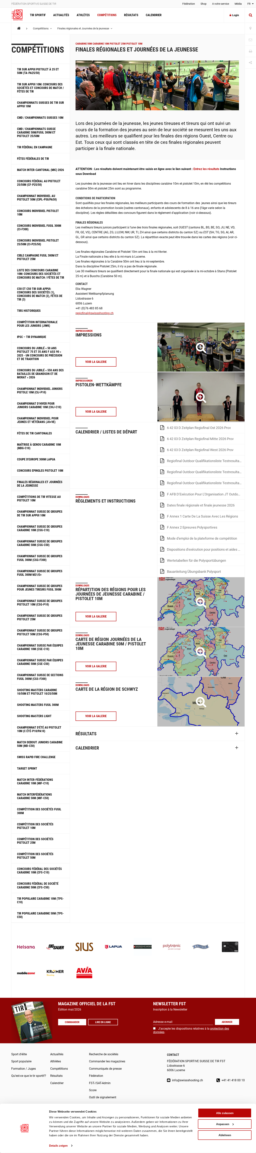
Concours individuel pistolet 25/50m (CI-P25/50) (38, 242)
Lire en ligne (103, 1022)
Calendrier (154, 15)
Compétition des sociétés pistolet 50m (35, 855)
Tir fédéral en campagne (34, 147)
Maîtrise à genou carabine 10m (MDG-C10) (39, 446)
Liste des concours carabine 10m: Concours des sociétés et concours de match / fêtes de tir (40, 273)
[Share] (250, 63)
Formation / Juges (23, 1068)
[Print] (250, 51)
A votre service (220, 3)
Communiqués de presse (105, 1068)
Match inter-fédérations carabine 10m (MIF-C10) (35, 781)
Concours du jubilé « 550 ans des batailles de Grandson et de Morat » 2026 (40, 373)
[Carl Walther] (201, 947)
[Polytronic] (171, 947)
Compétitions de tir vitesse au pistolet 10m (39, 498)
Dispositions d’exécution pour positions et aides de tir (206, 549)
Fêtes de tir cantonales (34, 433)
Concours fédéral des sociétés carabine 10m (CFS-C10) (39, 870)
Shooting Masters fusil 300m (38, 705)
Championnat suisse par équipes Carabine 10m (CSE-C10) (40, 647)
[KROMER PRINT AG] (55, 973)
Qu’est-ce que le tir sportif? (28, 1076)
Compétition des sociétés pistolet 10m (35, 826)
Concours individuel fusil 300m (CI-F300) (39, 227)
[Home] (18, 28)
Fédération (188, 3)
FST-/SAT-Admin (100, 1083)
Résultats (131, 15)
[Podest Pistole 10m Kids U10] (201, 397)
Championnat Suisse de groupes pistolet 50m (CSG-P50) (39, 632)
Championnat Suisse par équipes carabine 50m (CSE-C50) (40, 662)
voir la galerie (96, 362)
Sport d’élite (19, 1054)
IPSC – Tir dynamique (31, 337)
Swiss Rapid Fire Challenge (36, 757)
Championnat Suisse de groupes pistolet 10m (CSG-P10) (39, 602)
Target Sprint (27, 768)
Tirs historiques (29, 310)
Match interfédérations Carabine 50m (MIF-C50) (34, 796)
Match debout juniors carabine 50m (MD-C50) (40, 744)
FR (249, 3)
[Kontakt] (250, 40)
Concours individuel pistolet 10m (38, 212)
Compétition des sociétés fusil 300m (39, 811)
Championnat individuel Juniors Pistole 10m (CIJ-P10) (40, 390)
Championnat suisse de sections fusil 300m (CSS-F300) (40, 676)
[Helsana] (26, 947)
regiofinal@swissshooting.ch (95, 313)
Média (238, 3)
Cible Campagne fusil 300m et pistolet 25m (37, 257)
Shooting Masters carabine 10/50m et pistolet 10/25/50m (37, 691)
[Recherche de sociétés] (250, 28)
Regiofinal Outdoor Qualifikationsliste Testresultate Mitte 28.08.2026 (206, 461)
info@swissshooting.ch (187, 1080)
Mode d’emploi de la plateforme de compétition (202, 538)
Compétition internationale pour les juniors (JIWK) (37, 323)
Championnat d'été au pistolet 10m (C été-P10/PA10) (39, 729)
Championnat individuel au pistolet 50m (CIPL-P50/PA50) (37, 197)
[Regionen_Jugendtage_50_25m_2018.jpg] (201, 652)
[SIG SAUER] (55, 947)
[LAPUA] (113, 947)
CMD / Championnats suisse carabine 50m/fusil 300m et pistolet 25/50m (36, 132)
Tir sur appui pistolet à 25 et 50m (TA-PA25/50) (38, 71)
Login (235, 15)
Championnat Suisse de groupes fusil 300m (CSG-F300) (39, 558)
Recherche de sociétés (103, 1054)
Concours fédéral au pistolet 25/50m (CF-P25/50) (39, 182)
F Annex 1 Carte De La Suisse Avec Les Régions (202, 516)
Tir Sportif (38, 15)
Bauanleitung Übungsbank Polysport (194, 572)
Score (93, 1090)
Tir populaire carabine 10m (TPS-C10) (40, 900)
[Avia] (84, 973)
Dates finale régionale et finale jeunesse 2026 (201, 505)
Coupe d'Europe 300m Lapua (36, 459)
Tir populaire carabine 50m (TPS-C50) (40, 915)
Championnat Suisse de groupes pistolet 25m (39, 617)
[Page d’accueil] (18, 15)
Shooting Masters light (34, 716)
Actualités (61, 15)
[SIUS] (84, 947)
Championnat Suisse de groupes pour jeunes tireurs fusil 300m (39, 587)
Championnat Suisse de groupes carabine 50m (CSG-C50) (39, 543)
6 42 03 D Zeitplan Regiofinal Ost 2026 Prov (199, 428)
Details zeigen (58, 1145)
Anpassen (222, 1124)
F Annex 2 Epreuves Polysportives (192, 527)
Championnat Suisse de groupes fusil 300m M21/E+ (39, 572)
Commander (72, 1022)
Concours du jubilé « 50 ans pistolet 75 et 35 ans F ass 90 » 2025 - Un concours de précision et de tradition (39, 353)
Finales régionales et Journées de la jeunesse (83, 28)
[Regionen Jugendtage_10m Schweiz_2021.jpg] (201, 602)
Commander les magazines (107, 1061)
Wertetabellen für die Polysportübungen (196, 560)
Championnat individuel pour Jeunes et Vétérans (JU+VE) (37, 420)
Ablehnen (225, 1135)
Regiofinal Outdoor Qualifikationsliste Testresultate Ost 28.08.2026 (206, 472)
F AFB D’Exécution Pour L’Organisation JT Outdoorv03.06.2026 (206, 494)
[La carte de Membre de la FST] (230, 947)
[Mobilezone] (26, 973)
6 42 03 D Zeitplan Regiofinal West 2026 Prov (200, 450)
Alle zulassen (225, 1113)
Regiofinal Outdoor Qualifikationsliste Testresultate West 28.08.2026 (206, 483)
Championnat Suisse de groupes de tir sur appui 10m (39, 513)
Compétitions (107, 15)
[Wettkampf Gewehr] (201, 347)
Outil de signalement (102, 1097)
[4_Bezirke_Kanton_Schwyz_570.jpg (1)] (201, 701)
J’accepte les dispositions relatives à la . (191, 1030)
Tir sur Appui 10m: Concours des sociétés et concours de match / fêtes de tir (40, 88)
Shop (204, 3)
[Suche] (250, 15)
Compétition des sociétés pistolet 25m (35, 840)
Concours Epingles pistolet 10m (40, 470)
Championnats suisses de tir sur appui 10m (40, 104)
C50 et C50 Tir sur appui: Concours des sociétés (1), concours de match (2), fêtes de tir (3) (39, 294)
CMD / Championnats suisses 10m (40, 117)
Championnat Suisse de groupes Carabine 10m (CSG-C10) (39, 528)
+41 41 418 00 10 (233, 1080)
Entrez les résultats (206, 169)
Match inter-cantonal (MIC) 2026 (40, 170)
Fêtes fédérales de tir (33, 158)
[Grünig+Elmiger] (142, 947)
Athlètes (83, 15)
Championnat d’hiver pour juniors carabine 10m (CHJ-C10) (39, 405)
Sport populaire (21, 1061)
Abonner (227, 1021)
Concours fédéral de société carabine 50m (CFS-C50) (37, 885)
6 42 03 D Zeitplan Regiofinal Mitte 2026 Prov (200, 439)
